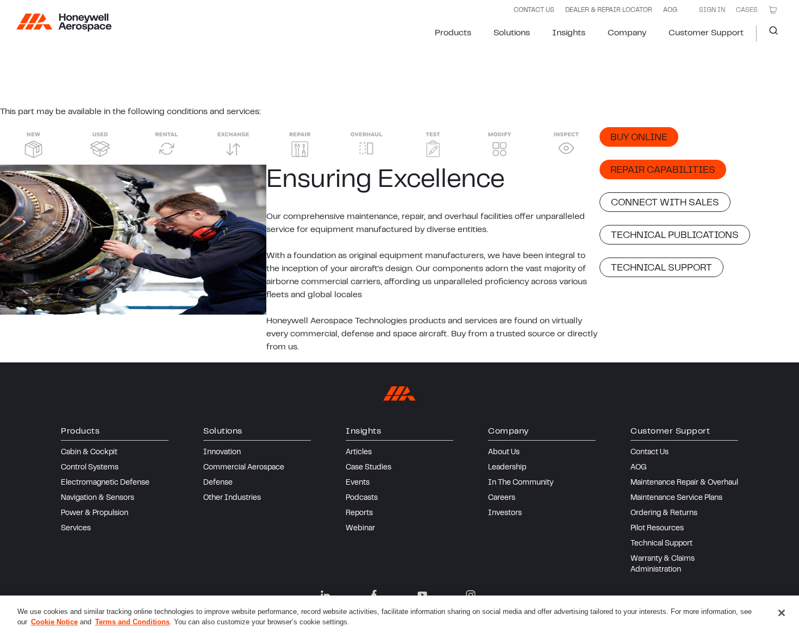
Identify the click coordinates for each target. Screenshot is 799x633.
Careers (501, 498)
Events (358, 483)
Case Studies (368, 468)
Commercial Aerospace (243, 468)
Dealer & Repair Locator (608, 10)
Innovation (222, 452)
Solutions (512, 33)
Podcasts (362, 498)
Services (76, 528)
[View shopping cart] (773, 9)
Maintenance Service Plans (676, 498)
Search (769, 34)
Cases (747, 10)
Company (627, 33)
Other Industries (232, 498)
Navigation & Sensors (97, 498)
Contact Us (650, 452)
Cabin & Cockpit (89, 452)
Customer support (706, 33)
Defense (218, 483)
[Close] (782, 613)
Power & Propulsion (94, 513)
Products (453, 33)
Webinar (360, 528)
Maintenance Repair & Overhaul (684, 483)
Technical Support (661, 544)
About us (504, 452)
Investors (505, 513)
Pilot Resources (657, 528)
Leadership (507, 468)
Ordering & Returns (664, 513)
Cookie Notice (54, 622)
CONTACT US (534, 10)
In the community (520, 483)
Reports (359, 513)
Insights (568, 33)
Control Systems (89, 468)
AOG (670, 10)
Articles (359, 452)
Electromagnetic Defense (105, 483)
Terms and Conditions (132, 622)
